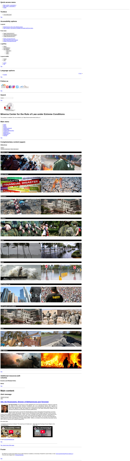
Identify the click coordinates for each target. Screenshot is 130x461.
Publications (6, 129)
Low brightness (7, 48)
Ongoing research (7, 128)
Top (1, 17)
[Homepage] (10, 110)
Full (4, 60)
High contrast (18, 28)
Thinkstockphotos (19, 455)
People (5, 127)
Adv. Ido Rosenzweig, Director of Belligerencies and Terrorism (25, 402)
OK (1, 398)
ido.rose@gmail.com (9, 439)
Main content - (9, 5)
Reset (5, 46)
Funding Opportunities (8, 130)
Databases (5, 134)
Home (4, 124)
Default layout (13, 27)
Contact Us (6, 131)
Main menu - (9, 6)
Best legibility (6, 49)
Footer (4, 7)
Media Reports (6, 133)
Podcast (5, 135)
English (5, 74)
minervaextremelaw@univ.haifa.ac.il (64, 453)
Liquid (5, 59)
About (4, 125)
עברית (80, 73)
